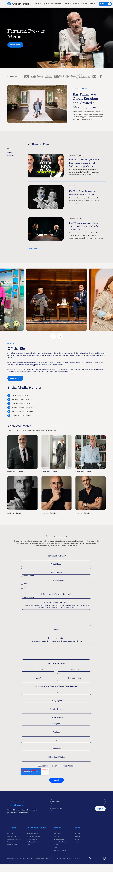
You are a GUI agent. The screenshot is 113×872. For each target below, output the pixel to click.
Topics (45, 4)
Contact (69, 858)
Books (75, 4)
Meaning (56, 836)
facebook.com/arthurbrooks (21, 403)
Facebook (77, 842)
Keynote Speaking (32, 833)
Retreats (92, 4)
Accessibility (49, 858)
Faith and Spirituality (60, 850)
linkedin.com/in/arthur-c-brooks (23, 407)
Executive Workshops (33, 836)
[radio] (56, 583)
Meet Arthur (10, 833)
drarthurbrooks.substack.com (22, 415)
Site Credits (77, 858)
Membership (84, 4)
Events (29, 845)
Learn (37, 4)
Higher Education (32, 839)
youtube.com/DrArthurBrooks (22, 411)
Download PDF (15, 378)
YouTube (77, 839)
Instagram (77, 836)
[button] (38, 4)
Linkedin (77, 833)
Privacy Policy (40, 858)
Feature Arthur (15, 45)
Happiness (57, 833)
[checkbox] (56, 585)
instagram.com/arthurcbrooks (22, 399)
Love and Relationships (60, 842)
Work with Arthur (56, 4)
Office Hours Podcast (13, 839)
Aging (55, 847)
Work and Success (59, 839)
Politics (56, 845)
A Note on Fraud (60, 858)
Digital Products (12, 845)
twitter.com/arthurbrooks (20, 395)
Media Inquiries (31, 842)
